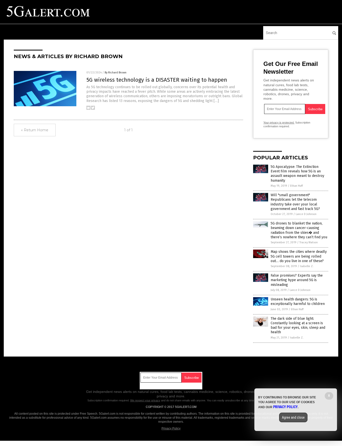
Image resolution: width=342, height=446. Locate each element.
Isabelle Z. (306, 266)
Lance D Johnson (306, 214)
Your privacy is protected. (278, 122)
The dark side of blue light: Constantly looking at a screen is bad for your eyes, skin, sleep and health (298, 325)
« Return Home (34, 130)
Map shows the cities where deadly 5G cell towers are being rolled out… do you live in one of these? (299, 256)
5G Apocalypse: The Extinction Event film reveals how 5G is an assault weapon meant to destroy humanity (297, 174)
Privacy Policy (171, 428)
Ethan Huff (296, 185)
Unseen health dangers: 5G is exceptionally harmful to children (298, 301)
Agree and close (293, 417)
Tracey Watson (308, 242)
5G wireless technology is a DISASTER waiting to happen (156, 79)
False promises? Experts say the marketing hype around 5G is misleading (297, 280)
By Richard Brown (115, 72)
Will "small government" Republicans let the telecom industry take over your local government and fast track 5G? (295, 202)
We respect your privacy (145, 400)
